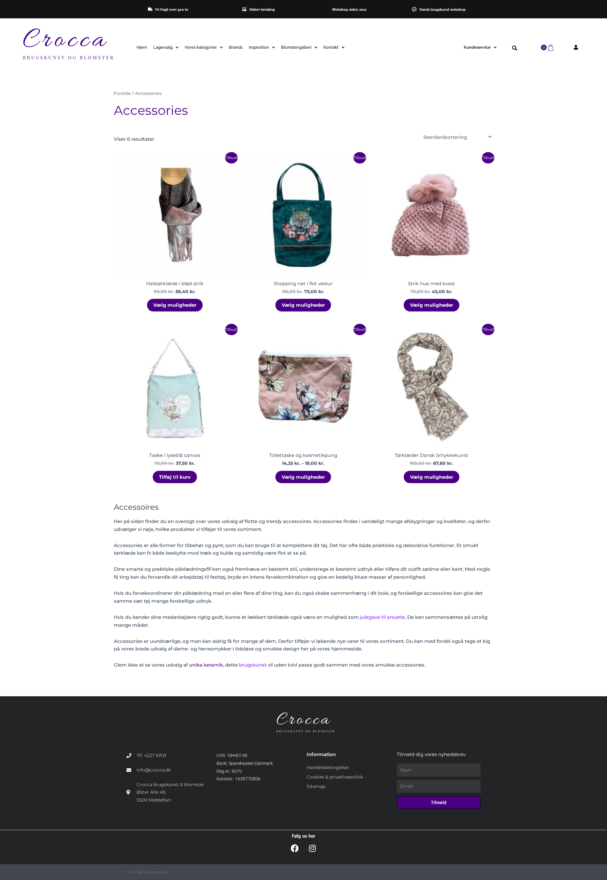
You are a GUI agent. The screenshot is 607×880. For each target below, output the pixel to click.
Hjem (142, 47)
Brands (235, 47)
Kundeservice (477, 47)
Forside (122, 93)
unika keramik (206, 665)
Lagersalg (163, 47)
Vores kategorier (201, 47)
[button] (514, 48)
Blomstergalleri (296, 47)
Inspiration (259, 47)
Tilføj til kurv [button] (175, 477)
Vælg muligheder (174, 305)
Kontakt (331, 47)
